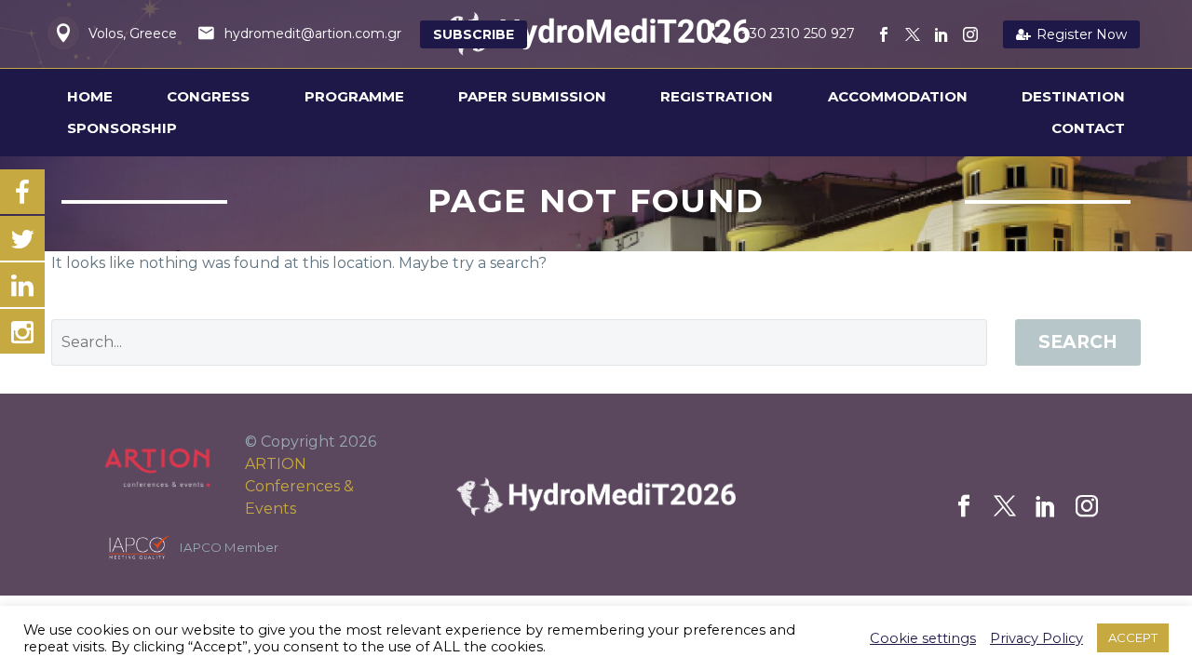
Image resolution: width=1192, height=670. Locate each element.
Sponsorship (122, 128)
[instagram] (1087, 506)
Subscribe (473, 34)
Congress (208, 96)
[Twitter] (912, 34)
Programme (354, 96)
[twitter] (1005, 506)
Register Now (1071, 34)
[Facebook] (883, 34)
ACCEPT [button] (1133, 637)
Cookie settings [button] (923, 638)
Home (90, 96)
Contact (1088, 128)
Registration (716, 96)
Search (1078, 342)
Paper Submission (532, 96)
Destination (1073, 96)
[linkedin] (1046, 506)
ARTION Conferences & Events (299, 486)
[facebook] (964, 506)
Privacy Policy (1036, 638)
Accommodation (898, 96)
